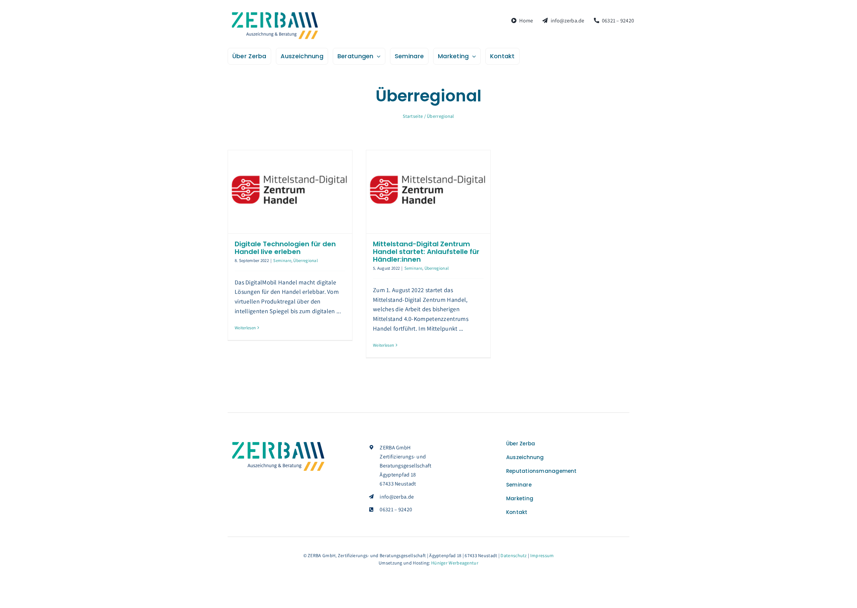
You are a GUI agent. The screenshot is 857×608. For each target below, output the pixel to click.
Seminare (282, 260)
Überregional (305, 260)
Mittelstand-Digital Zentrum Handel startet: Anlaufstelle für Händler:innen (426, 251)
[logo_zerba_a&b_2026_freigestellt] (274, 13)
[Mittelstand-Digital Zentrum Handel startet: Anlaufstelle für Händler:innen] (428, 191)
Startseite (413, 116)
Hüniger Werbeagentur (454, 563)
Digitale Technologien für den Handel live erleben (285, 247)
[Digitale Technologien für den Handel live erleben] (290, 191)
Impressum (542, 555)
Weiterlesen (245, 328)
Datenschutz (513, 555)
